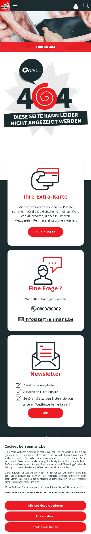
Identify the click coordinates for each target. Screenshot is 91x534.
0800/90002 (49, 309)
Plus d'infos (45, 232)
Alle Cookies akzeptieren (45, 506)
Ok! (45, 413)
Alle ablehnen (45, 516)
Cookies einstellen (45, 527)
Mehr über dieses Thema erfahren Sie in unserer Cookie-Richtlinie (45, 492)
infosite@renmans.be (49, 319)
